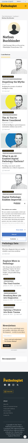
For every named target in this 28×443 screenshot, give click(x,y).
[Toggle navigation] (25, 5)
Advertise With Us (8, 413)
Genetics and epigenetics (10, 293)
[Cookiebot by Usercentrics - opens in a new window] (14, 204)
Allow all (14, 234)
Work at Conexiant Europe (10, 406)
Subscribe (7, 345)
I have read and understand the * (12, 340)
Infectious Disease (8, 281)
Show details (19, 229)
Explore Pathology (8, 76)
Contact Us (6, 415)
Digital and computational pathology (12, 79)
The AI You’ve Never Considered (11, 119)
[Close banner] (24, 203)
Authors (15, 16)
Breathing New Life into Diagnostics (12, 296)
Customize (13, 239)
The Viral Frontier (11, 283)
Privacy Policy (7, 411)
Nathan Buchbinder (8, 18)
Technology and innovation (10, 114)
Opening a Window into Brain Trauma (12, 311)
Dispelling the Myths (13, 81)
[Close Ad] (24, 436)
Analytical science (9, 307)
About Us (5, 404)
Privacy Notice (11, 341)
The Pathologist (7, 16)
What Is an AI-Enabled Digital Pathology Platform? (13, 159)
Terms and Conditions (9, 408)
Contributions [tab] (5, 54)
